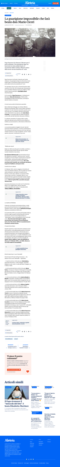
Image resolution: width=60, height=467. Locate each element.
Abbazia (52, 8)
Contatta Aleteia (42, 463)
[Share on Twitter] (26, 74)
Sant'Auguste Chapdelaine (34, 5)
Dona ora (55, 3)
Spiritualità (32, 8)
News (20, 8)
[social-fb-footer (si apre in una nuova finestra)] (28, 459)
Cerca (16, 3)
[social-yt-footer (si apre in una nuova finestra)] (26, 459)
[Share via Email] (28, 74)
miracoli (16, 338)
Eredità (43, 8)
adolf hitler (34, 387)
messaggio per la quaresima (35, 413)
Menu (3, 8)
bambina (47, 408)
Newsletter (41, 441)
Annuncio (40, 445)
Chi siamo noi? (20, 463)
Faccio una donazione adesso (13, 369)
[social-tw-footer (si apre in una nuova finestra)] (31, 459)
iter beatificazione (8, 338)
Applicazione (41, 443)
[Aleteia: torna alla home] (30, 2)
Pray (8, 8)
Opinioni (15, 8)
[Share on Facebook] (22, 74)
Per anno (49, 441)
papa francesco (48, 387)
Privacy (47, 463)
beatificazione (8, 387)
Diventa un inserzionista (34, 463)
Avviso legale (26, 463)
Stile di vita (25, 8)
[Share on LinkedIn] (24, 74)
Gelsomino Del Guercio (19, 25)
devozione (12, 12)
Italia (48, 8)
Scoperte (38, 8)
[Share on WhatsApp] (30, 74)
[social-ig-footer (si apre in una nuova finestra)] (33, 459)
